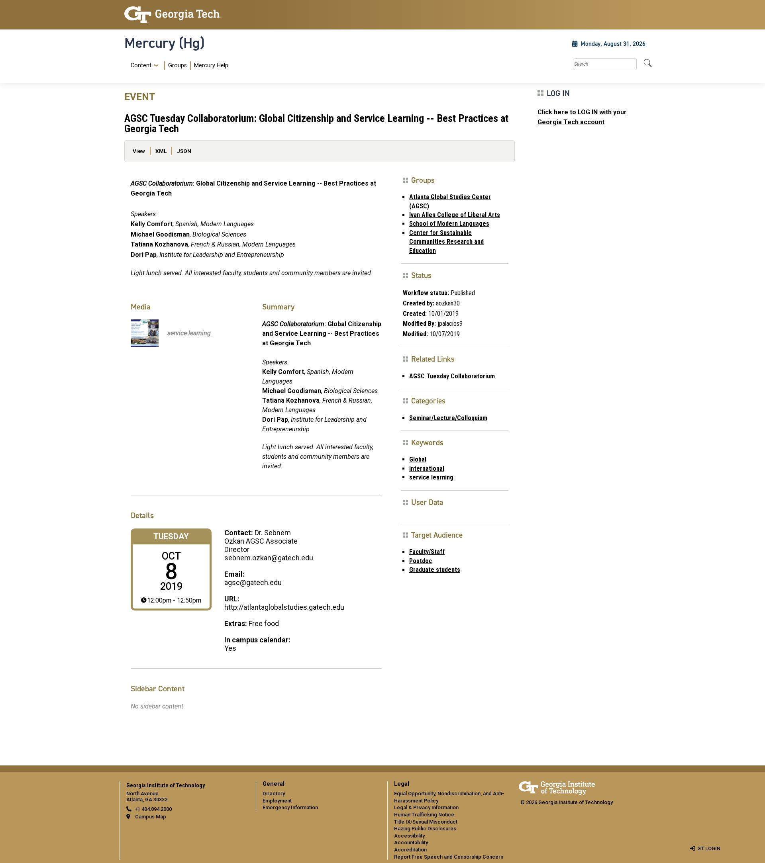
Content (141, 66)
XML (161, 151)
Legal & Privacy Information (426, 807)
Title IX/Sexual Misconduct (425, 822)
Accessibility (409, 836)
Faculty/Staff (427, 552)
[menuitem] (177, 65)
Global (417, 459)
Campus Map (150, 817)
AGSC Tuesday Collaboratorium (452, 376)
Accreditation (410, 850)
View (139, 151)
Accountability (411, 842)
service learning (431, 477)
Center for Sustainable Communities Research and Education (446, 241)
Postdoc (420, 561)
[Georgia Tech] (185, 14)
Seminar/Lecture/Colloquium (448, 418)
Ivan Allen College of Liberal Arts (454, 215)
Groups (177, 65)
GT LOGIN (708, 848)
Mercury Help (211, 65)
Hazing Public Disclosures (425, 829)
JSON (184, 151)
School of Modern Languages (449, 223)
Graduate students (434, 569)
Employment (277, 801)
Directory (274, 793)
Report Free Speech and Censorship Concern (448, 857)
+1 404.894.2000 (153, 809)
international (426, 468)
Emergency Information (290, 807)
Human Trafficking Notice (424, 815)
